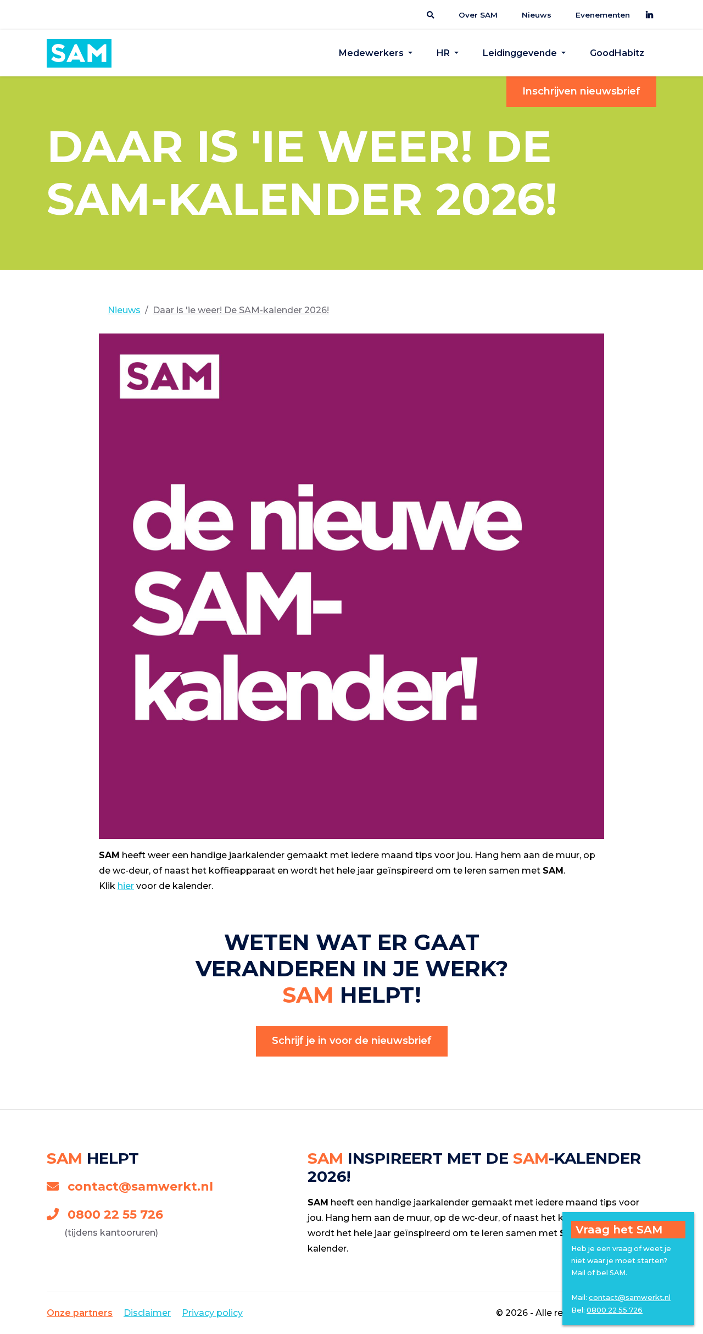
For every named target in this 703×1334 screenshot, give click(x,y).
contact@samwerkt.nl (140, 1186)
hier (126, 886)
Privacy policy (212, 1313)
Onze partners (80, 1313)
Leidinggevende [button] (521, 53)
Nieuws (536, 14)
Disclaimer (147, 1313)
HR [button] (444, 53)
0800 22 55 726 (115, 1214)
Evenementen (603, 14)
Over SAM (478, 14)
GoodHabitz (617, 53)
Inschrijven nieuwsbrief (581, 91)
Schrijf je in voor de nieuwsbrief (352, 1041)
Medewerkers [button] (372, 53)
